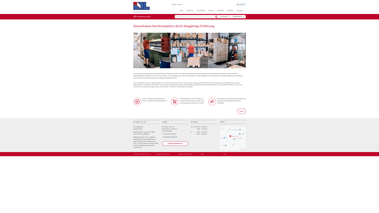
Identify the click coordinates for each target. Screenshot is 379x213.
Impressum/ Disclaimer (163, 154)
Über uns (190, 11)
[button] (225, 16)
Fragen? (240, 11)
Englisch (179, 4)
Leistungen (201, 11)
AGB (202, 154)
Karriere (220, 11)
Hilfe (224, 154)
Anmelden (241, 4)
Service (211, 11)
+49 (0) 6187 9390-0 (169, 134)
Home (181, 11)
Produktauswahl (142, 16)
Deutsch (174, 4)
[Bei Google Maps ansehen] (233, 139)
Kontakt (230, 11)
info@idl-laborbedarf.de (175, 143)
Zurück (241, 111)
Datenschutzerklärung (185, 154)
